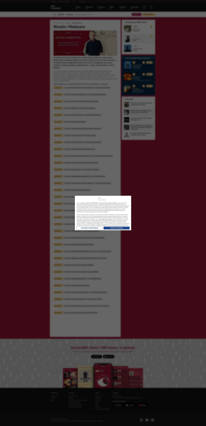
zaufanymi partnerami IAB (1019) (89, 203)
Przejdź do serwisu (116, 228)
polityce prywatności (107, 219)
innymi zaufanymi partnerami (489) (107, 203)
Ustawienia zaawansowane (89, 228)
